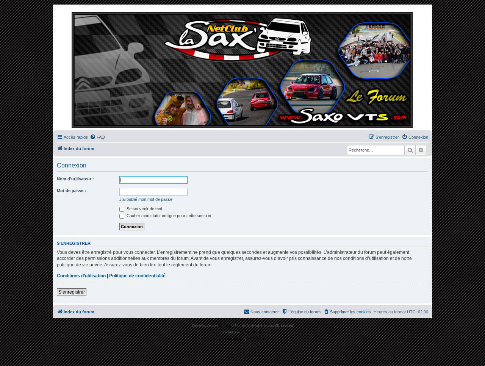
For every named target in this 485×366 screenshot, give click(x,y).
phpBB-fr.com (252, 332)
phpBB (225, 325)
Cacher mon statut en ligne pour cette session (168, 215)
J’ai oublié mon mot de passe (145, 199)
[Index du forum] (242, 69)
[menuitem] (97, 137)
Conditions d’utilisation (81, 275)
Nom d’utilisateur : (75, 179)
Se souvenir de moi (143, 208)
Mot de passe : (71, 190)
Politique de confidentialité (137, 275)
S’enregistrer (71, 292)
